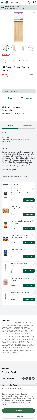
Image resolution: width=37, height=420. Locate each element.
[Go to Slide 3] (23, 48)
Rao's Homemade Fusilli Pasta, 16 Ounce (21, 279)
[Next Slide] (33, 48)
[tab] (10, 126)
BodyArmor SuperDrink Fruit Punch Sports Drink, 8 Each (20, 236)
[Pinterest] (33, 379)
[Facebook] (23, 379)
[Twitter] (26, 379)
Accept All (18, 410)
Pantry (15, 59)
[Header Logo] (12, 2)
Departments (6, 59)
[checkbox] (34, 13)
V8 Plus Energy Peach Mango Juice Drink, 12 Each (20, 208)
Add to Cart (29, 200)
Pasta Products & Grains (9, 61)
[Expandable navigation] (2, 2)
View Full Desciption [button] (9, 170)
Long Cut (4, 63)
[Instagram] (30, 379)
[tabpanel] (18, 217)
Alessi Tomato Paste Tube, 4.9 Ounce (21, 293)
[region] (18, 403)
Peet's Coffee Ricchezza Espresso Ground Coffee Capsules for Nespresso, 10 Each (20, 192)
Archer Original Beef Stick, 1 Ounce (19, 264)
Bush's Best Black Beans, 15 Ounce (19, 250)
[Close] (34, 388)
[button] (28, 2)
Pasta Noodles (23, 61)
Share (11, 98)
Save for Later (28, 98)
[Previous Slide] (4, 48)
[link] (27, 98)
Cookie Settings (18, 416)
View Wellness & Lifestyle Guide (13, 114)
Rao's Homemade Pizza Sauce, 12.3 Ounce (21, 222)
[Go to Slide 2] (14, 48)
